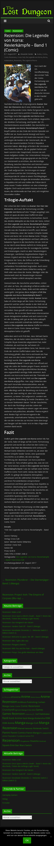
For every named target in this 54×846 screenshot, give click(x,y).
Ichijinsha (28, 714)
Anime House (35, 697)
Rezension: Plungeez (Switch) (14, 644)
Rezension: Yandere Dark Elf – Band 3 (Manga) (21, 626)
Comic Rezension (10, 57)
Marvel (21, 728)
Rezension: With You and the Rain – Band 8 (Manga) (23, 648)
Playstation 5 (13, 736)
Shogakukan (25, 741)
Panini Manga (33, 732)
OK (27, 840)
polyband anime (24, 736)
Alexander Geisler (27, 54)
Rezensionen (17, 31)
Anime (25, 696)
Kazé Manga (28, 718)
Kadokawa (44, 713)
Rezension (17, 60)
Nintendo (29, 728)
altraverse (16, 697)
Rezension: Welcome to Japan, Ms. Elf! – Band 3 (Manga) (25, 637)
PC (41, 733)
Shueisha (34, 741)
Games (39, 709)
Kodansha (40, 718)
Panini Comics (18, 732)
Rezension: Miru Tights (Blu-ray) (15, 640)
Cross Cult (21, 57)
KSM (47, 718)
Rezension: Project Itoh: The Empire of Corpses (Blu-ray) (23, 596)
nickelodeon (8, 60)
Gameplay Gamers (9, 795)
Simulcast (42, 741)
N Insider (6, 803)
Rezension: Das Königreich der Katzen (17, 622)
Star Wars (20, 745)
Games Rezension (13, 713)
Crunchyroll (8, 709)
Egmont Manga (21, 710)
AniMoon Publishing (27, 702)
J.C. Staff (35, 714)
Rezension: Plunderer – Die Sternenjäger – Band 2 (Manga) (26, 581)
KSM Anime (8, 722)
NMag (4, 799)
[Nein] (51, 836)
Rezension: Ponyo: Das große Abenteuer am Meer (22, 652)
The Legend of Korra (29, 60)
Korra (45, 57)
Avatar (39, 54)
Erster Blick (31, 710)
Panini (6, 732)
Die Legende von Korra (34, 57)
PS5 (32, 736)
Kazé (5, 718)
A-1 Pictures (6, 697)
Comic (8, 31)
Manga (20, 722)
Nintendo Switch (41, 728)
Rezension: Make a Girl (11, 612)
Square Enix (8, 745)
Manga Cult (32, 722)
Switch (28, 745)
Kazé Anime (15, 718)
